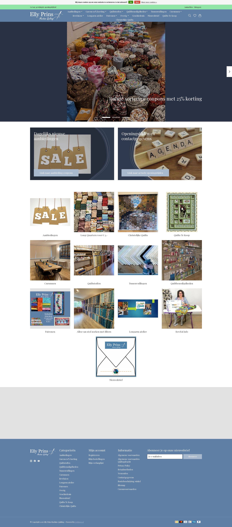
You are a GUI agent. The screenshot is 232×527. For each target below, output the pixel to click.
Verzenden (123, 473)
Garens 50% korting (68, 459)
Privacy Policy (124, 465)
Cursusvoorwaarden (127, 489)
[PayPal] (199, 522)
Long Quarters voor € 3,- (94, 235)
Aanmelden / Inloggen (192, 7)
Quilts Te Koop (169, 15)
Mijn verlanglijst (96, 463)
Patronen (50, 331)
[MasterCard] (181, 522)
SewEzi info (182, 331)
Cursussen (50, 283)
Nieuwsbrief (153, 15)
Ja (131, 2)
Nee (137, 2)
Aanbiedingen (50, 235)
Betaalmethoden (125, 469)
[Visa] (185, 522)
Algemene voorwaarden (128, 455)
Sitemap (121, 485)
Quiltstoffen (94, 283)
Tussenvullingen (158, 11)
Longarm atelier (95, 15)
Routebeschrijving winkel (129, 481)
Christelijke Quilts (124, 19)
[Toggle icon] (190, 15)
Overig (62, 490)
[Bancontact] (190, 522)
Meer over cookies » (149, 2)
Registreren (94, 455)
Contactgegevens (126, 477)
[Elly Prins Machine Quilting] (46, 15)
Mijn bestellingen (97, 459)
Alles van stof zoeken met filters (94, 331)
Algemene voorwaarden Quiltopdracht (128, 460)
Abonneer (192, 456)
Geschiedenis (138, 15)
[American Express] (194, 522)
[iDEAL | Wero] (176, 522)
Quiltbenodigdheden (182, 283)
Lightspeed (79, 522)
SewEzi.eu (63, 478)
